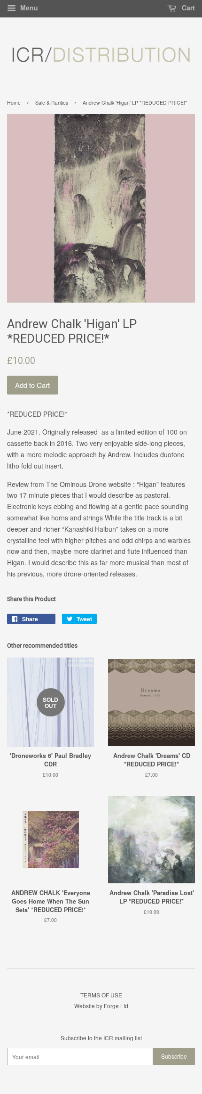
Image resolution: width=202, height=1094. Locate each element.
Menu (28, 7)
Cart (187, 7)
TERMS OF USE (101, 995)
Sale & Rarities (51, 102)
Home (14, 102)
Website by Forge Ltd (101, 1006)
